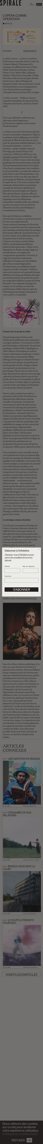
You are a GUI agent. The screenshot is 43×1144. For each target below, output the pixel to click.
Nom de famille (28, 566)
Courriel (8, 576)
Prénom (7, 566)
